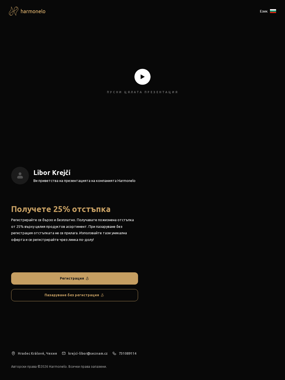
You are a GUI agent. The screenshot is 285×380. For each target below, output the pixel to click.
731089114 (127, 353)
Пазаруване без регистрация (72, 295)
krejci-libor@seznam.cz (88, 353)
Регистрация (72, 278)
